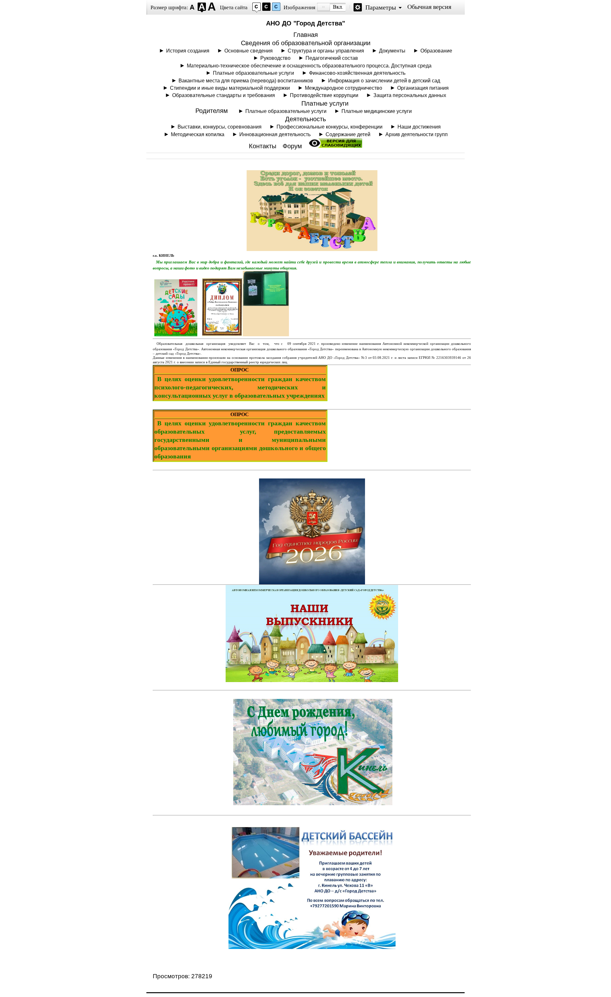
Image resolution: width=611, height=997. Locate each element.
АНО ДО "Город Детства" (305, 23)
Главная (305, 34)
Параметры (380, 7)
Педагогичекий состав (332, 58)
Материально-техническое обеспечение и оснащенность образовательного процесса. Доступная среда (309, 65)
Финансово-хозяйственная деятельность (357, 73)
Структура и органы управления (326, 50)
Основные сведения (248, 50)
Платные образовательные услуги (253, 73)
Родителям (211, 110)
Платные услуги (324, 103)
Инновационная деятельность (275, 134)
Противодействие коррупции (324, 95)
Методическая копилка (197, 134)
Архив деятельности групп (416, 134)
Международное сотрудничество (343, 88)
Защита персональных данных (409, 95)
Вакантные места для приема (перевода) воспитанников (246, 80)
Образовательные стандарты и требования (223, 95)
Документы (392, 50)
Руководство (275, 58)
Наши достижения (419, 126)
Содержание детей (348, 134)
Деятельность (305, 118)
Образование (436, 50)
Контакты (262, 146)
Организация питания (423, 88)
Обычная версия (429, 6)
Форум (292, 146)
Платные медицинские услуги (376, 111)
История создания (187, 50)
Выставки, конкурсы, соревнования (220, 126)
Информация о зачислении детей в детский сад (384, 80)
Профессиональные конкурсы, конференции (330, 126)
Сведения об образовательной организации (305, 42)
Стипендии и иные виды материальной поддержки (230, 88)
